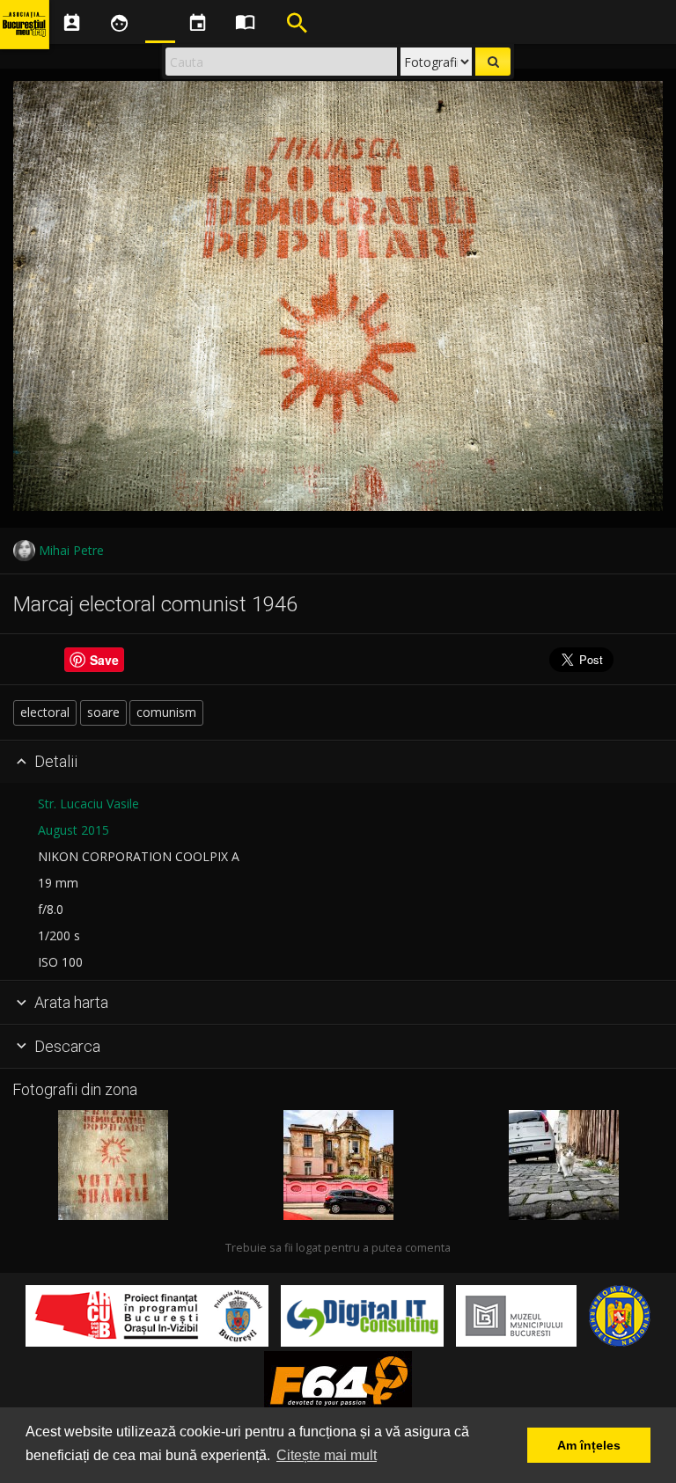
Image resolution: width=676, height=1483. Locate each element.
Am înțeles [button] (589, 1445)
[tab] (338, 763)
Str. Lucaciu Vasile (88, 803)
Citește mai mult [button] (326, 1455)
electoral (45, 712)
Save (104, 659)
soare (103, 712)
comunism (166, 712)
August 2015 (73, 830)
